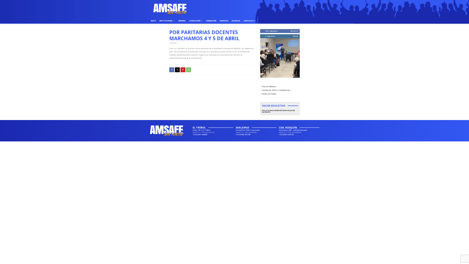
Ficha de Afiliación (269, 86)
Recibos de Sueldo (269, 94)
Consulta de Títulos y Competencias (276, 90)
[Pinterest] (183, 69)
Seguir (295, 36)
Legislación (194, 21)
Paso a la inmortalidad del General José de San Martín (278, 111)
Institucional (166, 21)
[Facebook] (171, 69)
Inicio (153, 21)
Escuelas (236, 21)
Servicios (224, 21)
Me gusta (294, 31)
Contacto (248, 21)
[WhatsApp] (188, 69)
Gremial (182, 21)
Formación (211, 21)
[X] (177, 69)
